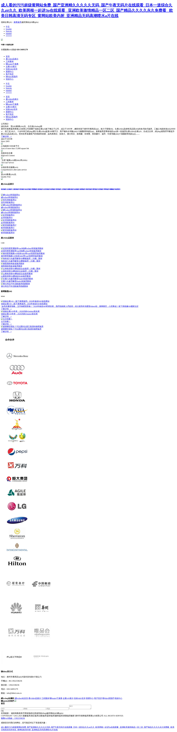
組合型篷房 (28, 189)
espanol (9, 33)
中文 (8, 27)
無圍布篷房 (70, 189)
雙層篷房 (34, 189)
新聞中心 (9, 72)
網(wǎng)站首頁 (21, 698)
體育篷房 (95, 189)
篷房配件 (117, 189)
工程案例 (9, 61)
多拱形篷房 (46, 189)
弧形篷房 (3, 189)
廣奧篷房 (17, 22)
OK (2, 711)
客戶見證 (9, 74)
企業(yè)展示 (11, 66)
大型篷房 (64, 189)
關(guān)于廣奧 (12, 64)
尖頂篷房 (9, 189)
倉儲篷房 (76, 189)
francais (9, 31)
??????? (9, 35)
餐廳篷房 (112, 189)
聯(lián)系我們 (11, 77)
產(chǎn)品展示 (12, 59)
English (9, 29)
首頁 (8, 56)
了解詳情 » (6, 136)
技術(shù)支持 (11, 69)
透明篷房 (58, 189)
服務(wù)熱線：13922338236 (13, 718)
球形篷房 (22, 189)
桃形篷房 (40, 189)
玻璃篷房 (53, 189)
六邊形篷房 (15, 189)
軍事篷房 (106, 189)
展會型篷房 (88, 189)
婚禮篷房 (82, 189)
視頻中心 (9, 79)
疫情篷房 (100, 189)
